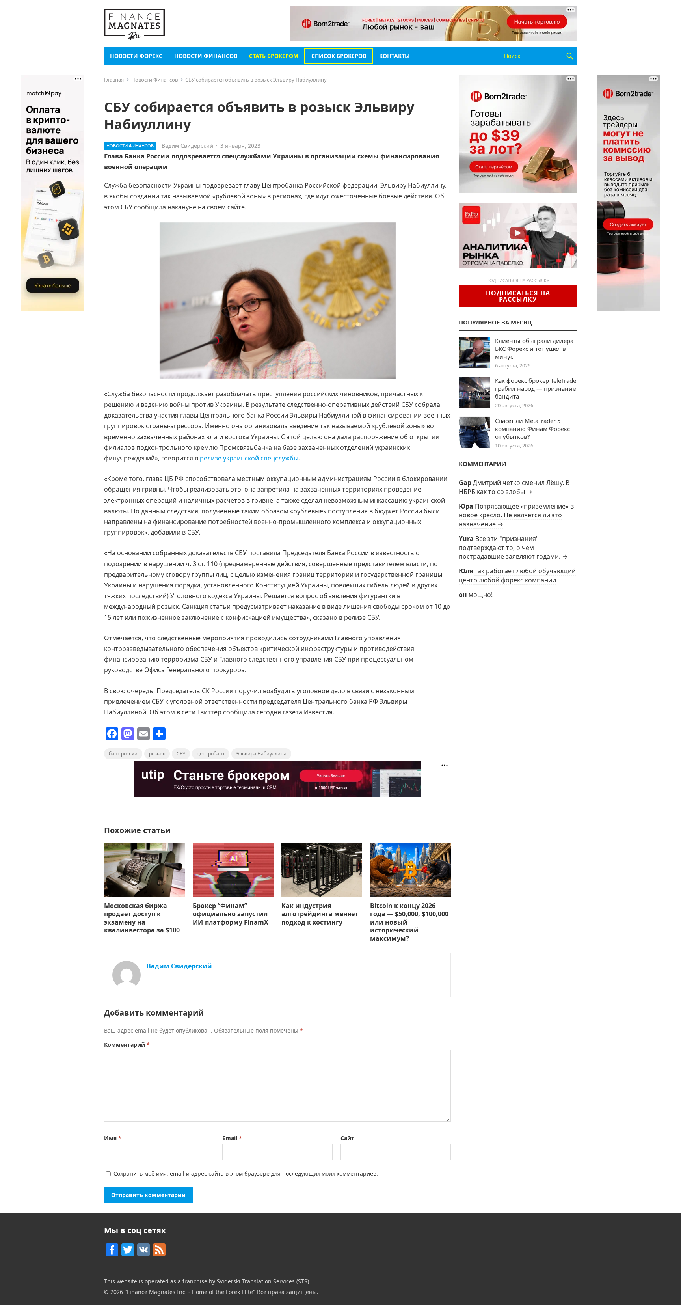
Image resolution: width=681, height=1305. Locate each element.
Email (232, 1138)
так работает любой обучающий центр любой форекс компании (517, 575)
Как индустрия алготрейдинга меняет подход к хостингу (319, 914)
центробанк (211, 753)
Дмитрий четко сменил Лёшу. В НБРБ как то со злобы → (514, 487)
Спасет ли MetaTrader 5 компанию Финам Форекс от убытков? (532, 428)
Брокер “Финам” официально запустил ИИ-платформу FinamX (231, 914)
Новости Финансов (205, 56)
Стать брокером (273, 56)
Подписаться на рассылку (518, 296)
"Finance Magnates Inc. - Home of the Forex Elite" (190, 1292)
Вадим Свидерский (187, 145)
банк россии (123, 753)
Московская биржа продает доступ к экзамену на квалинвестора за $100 (142, 917)
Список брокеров (338, 56)
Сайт (347, 1138)
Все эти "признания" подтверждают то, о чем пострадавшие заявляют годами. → (513, 547)
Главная (114, 79)
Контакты (394, 56)
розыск (157, 753)
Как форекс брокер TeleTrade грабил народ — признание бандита (535, 388)
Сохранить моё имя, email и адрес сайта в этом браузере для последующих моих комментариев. (246, 1173)
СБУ (181, 753)
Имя (112, 1138)
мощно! (481, 594)
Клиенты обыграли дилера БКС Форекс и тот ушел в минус (534, 348)
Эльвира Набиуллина (261, 753)
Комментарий (127, 1044)
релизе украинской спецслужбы (249, 458)
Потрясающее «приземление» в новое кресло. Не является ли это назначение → (516, 515)
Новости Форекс (136, 56)
